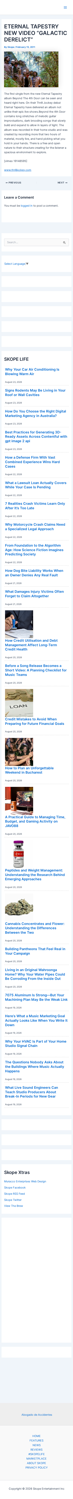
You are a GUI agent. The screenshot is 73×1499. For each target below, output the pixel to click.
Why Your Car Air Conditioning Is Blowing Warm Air (32, 371)
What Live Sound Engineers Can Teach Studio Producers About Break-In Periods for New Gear (31, 1091)
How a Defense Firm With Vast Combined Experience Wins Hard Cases (32, 461)
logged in (27, 205)
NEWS (37, 1445)
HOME (36, 1436)
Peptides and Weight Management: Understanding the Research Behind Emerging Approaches (35, 874)
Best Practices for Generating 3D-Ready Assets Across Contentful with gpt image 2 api (36, 436)
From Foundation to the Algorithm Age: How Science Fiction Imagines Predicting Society (34, 549)
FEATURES (36, 1440)
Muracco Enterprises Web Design (25, 1181)
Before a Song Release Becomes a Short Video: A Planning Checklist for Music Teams (36, 670)
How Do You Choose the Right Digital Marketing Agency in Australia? (35, 413)
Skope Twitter (13, 1200)
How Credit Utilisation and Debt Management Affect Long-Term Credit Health (31, 644)
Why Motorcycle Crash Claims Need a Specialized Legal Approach (35, 526)
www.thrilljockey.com (17, 170)
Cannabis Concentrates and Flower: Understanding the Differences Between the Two (34, 928)
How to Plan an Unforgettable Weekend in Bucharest (29, 770)
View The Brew (13, 1206)
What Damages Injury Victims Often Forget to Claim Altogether (34, 593)
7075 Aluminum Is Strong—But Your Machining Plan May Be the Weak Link (36, 997)
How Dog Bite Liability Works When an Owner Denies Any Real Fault (34, 572)
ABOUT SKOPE (36, 1463)
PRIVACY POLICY (36, 1467)
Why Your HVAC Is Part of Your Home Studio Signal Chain (35, 1043)
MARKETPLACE (36, 1458)
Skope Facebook (15, 1187)
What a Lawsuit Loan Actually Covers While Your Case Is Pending (35, 485)
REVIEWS (36, 1449)
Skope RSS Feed (14, 1193)
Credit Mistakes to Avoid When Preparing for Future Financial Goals (34, 721)
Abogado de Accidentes (37, 1414)
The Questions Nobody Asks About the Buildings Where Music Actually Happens (34, 1066)
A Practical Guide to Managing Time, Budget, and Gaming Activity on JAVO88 (35, 821)
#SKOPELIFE (36, 1454)
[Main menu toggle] (65, 7)
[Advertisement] (36, 1279)
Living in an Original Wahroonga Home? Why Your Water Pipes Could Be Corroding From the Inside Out (35, 974)
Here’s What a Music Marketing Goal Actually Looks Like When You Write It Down (36, 1020)
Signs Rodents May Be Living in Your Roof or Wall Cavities (35, 392)
